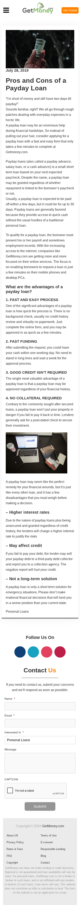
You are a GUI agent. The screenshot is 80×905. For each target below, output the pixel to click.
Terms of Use (49, 835)
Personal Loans (17, 611)
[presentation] (36, 791)
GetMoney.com (53, 826)
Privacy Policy (15, 842)
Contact (45, 862)
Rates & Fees (15, 849)
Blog (43, 855)
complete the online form (23, 327)
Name (10, 698)
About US (12, 835)
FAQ (9, 855)
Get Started (70, 10)
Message (10, 749)
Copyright (12, 862)
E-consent (47, 842)
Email (9, 715)
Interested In (14, 732)
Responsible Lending (53, 849)
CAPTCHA (11, 779)
